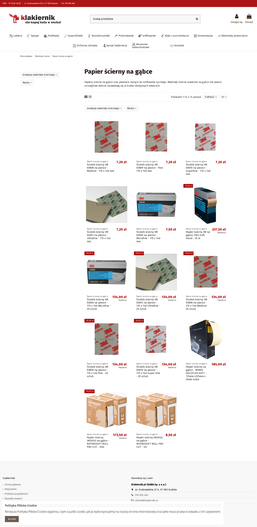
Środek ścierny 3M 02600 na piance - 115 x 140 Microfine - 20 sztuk (99, 304)
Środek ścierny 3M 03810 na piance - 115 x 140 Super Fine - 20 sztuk (148, 371)
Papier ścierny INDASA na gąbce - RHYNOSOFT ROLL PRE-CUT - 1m (150, 442)
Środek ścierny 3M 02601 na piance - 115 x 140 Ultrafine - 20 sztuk (148, 304)
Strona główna (13, 484)
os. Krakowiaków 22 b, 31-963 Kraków (41, 3)
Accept (12, 519)
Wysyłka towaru (13, 498)
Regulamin (11, 489)
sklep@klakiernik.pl (146, 500)
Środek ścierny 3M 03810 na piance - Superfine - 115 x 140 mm (198, 169)
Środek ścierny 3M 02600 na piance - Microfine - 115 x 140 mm (148, 236)
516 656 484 (141, 495)
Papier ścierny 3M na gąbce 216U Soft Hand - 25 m (198, 235)
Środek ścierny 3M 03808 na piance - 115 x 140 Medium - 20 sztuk (197, 304)
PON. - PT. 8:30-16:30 (12, 3)
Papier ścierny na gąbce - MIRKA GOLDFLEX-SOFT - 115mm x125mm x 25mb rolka (196, 373)
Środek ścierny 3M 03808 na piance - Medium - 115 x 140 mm (100, 167)
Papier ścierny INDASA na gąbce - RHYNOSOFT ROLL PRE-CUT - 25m (98, 442)
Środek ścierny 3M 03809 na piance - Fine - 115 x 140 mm (150, 167)
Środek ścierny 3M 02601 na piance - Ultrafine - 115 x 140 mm (98, 236)
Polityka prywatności (16, 493)
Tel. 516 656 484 (68, 3)
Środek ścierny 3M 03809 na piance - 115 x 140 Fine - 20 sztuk (97, 371)
